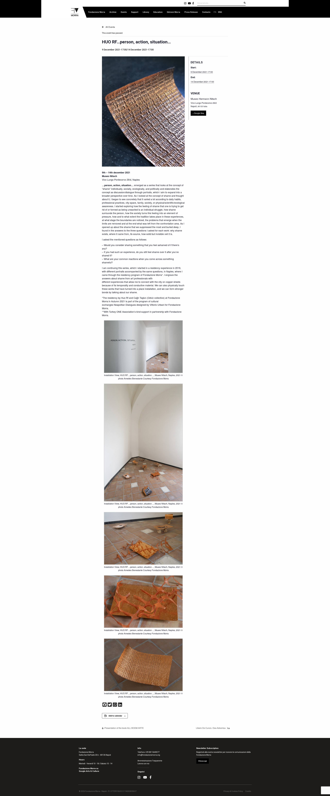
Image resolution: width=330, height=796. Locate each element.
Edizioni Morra (173, 12)
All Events (110, 26)
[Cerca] (245, 3)
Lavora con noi (143, 764)
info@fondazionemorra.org (149, 755)
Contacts (206, 12)
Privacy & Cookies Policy (233, 791)
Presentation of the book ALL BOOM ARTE (124, 727)
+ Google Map (198, 113)
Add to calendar (115, 716)
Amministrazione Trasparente (150, 761)
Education (158, 12)
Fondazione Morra (96, 12)
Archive (112, 12)
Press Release (191, 12)
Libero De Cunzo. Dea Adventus (211, 727)
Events (124, 12)
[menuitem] (96, 12)
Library (146, 12)
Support (134, 12)
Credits (248, 791)
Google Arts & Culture (89, 771)
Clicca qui (202, 761)
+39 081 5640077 (152, 752)
